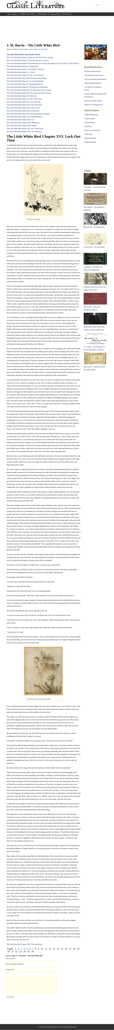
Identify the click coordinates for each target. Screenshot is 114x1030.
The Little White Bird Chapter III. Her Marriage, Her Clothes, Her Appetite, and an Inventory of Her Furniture (43, 63)
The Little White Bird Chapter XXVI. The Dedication (24, 131)
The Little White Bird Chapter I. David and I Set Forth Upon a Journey (30, 57)
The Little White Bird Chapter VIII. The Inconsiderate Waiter (27, 78)
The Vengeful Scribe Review (94, 75)
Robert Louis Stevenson (92, 130)
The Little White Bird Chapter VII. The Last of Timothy (25, 75)
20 (8, 951)
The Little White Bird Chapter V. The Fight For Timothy (25, 69)
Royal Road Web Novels (93, 71)
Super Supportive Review (93, 83)
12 (50, 949)
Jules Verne (88, 126)
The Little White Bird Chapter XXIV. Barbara (22, 126)
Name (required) (10, 958)
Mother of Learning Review (94, 105)
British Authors (42, 14)
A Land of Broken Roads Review (95, 79)
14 (58, 949)
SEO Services (66, 14)
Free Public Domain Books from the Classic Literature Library (57, 1027)
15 (62, 949)
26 (32, 951)
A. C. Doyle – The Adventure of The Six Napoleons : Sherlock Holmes (94, 350)
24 (24, 951)
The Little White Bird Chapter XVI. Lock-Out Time (24, 102)
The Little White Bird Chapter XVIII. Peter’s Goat (23, 108)
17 (70, 949)
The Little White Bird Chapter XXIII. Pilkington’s (23, 123)
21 (12, 951)
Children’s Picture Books (27, 14)
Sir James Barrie (43, 49)
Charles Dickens (90, 122)
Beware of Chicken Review (93, 101)
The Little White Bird (14, 54)
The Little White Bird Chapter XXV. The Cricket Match (25, 128)
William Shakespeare (91, 115)
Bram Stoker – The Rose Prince (94, 227)
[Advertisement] (57, 31)
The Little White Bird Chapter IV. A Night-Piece (22, 66)
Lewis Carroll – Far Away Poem (94, 247)
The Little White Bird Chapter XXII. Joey (20, 120)
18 (74, 949)
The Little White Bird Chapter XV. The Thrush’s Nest (24, 99)
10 (42, 949)
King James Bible (90, 142)
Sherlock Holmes (90, 138)
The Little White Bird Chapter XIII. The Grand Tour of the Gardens (29, 93)
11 (46, 949)
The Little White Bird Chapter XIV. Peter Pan (22, 96)
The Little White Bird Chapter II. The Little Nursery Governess (27, 60)
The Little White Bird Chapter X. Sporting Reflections (24, 84)
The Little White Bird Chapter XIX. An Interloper (23, 111)
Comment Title (10, 969)
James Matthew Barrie (32, 54)
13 (54, 949)
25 (28, 951)
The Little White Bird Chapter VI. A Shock (21, 72)
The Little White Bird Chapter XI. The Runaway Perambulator (27, 87)
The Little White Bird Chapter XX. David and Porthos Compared (28, 114)
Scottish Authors (33, 49)
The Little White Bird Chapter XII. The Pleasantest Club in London (29, 90)
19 (78, 949)
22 (16, 951)
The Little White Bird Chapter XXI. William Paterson (24, 117)
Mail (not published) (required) (14, 964)
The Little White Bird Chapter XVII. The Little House (24, 105)
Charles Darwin (90, 119)
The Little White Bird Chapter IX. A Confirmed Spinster (25, 81)
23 (20, 951)
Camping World (54, 14)
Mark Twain (89, 134)
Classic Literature (12, 14)
